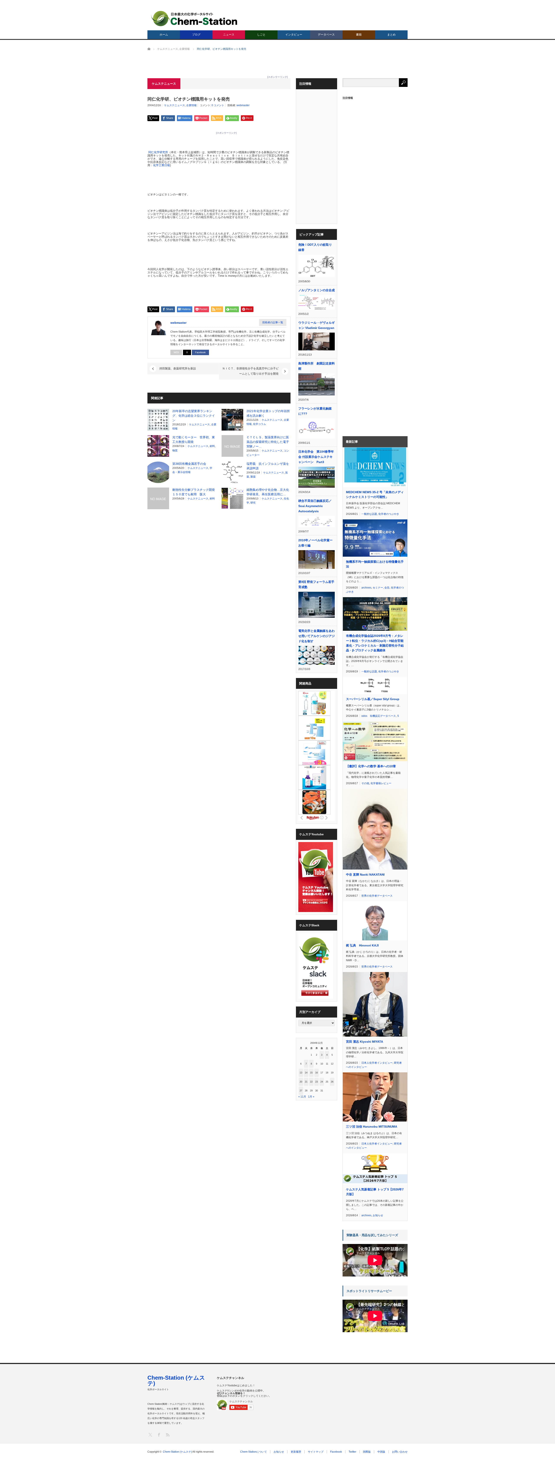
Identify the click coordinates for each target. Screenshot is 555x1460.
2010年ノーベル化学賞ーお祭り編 (315, 542)
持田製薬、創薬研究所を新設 (177, 368)
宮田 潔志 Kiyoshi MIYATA (364, 1041)
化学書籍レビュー (381, 783)
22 (311, 1081)
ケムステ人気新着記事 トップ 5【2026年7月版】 (375, 1192)
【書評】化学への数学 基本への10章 (371, 766)
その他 (365, 783)
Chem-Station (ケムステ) (176, 1380)
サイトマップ (315, 1451)
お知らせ (378, 1215)
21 (306, 1081)
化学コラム (259, 424)
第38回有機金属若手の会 (189, 463)
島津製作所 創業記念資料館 (316, 366)
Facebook (200, 352)
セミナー (378, 587)
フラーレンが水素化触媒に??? (315, 411)
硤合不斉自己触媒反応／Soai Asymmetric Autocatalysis (315, 506)
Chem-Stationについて (253, 1451)
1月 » (311, 1096)
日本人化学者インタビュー (377, 1062)
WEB (176, 352)
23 (316, 1081)
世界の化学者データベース (377, 895)
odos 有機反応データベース (378, 715)
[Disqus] (219, 568)
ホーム (164, 34)
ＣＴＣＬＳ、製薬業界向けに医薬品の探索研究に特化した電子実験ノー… (267, 442)
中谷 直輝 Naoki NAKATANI (365, 874)
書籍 (359, 34)
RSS (167, 1434)
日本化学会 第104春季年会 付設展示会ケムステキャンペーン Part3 (316, 457)
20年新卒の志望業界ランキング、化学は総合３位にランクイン (193, 415)
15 (311, 1072)
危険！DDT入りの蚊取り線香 (315, 247)
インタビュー (293, 34)
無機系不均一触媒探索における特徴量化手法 (375, 564)
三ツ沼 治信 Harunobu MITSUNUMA (371, 1126)
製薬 (253, 476)
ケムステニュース (174, 105)
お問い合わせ (400, 1451)
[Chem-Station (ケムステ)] (194, 18)
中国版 (381, 1451)
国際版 (367, 1451)
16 (316, 1072)
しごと (261, 34)
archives (366, 587)
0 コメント (218, 105)
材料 (212, 446)
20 (301, 1081)
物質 (175, 450)
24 (321, 1081)
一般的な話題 (369, 513)
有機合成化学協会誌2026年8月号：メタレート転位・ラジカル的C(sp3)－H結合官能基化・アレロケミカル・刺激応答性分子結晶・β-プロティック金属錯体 (375, 643)
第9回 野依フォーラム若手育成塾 (316, 584)
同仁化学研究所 (158, 152)
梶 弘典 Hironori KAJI (362, 945)
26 (332, 1081)
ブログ (196, 34)
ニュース (228, 34)
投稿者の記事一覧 (272, 322)
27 (301, 1090)
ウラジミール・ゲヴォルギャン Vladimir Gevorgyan (316, 325)
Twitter (352, 1451)
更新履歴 (296, 1451)
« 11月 (302, 1096)
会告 (387, 587)
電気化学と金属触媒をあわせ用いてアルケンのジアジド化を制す (316, 636)
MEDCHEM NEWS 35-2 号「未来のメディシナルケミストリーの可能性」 (375, 494)
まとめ (391, 34)
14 (306, 1072)
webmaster (243, 105)
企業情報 (191, 105)
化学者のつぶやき (388, 513)
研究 (253, 502)
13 (301, 1072)
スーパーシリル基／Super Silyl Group (372, 699)
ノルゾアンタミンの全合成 (316, 290)
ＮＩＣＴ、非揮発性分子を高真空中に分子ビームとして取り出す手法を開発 (250, 371)
